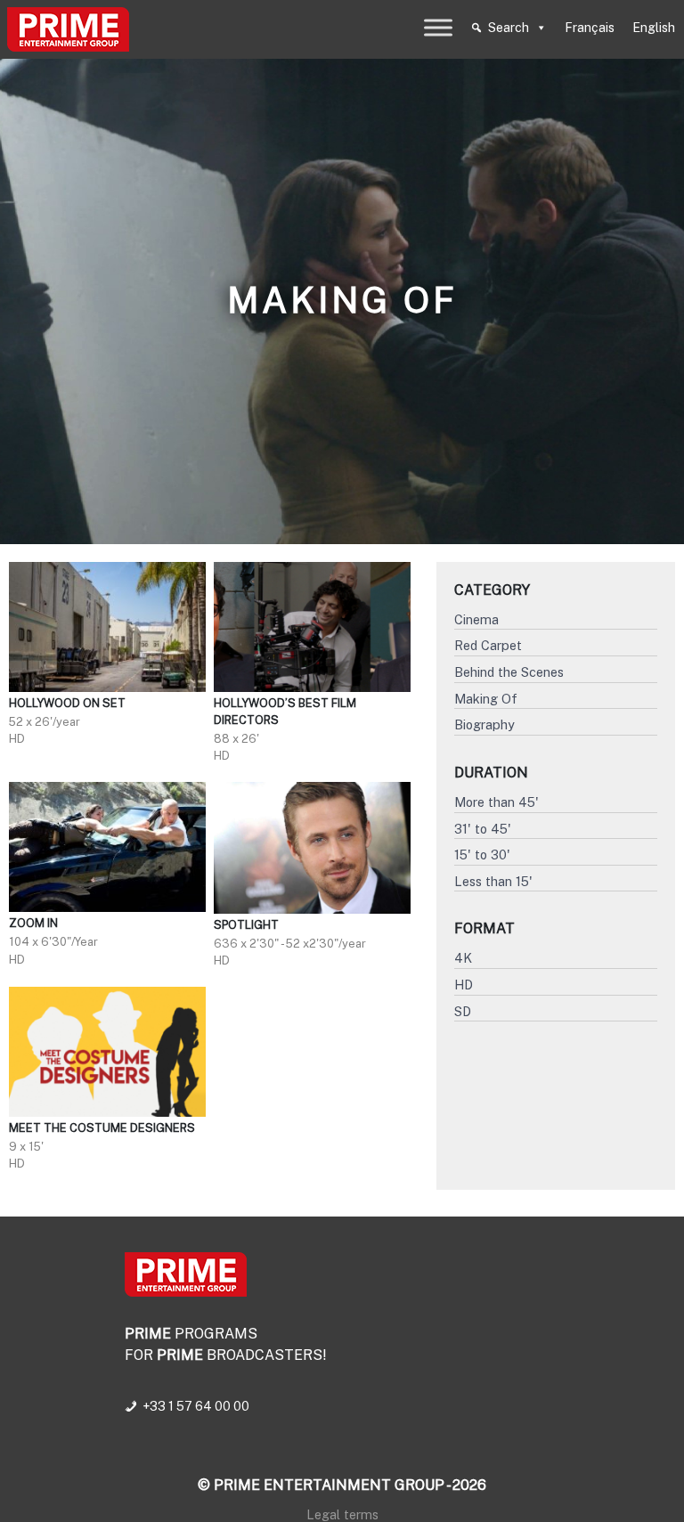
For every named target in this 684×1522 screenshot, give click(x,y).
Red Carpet (488, 645)
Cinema (476, 619)
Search (508, 27)
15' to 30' (482, 854)
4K (463, 957)
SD (462, 1011)
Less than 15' (493, 881)
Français (590, 27)
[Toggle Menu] (438, 27)
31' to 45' (482, 828)
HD (463, 984)
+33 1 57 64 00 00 (195, 1406)
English (653, 27)
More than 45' (496, 802)
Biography (484, 724)
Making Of (485, 698)
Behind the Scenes (509, 672)
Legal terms (342, 1514)
